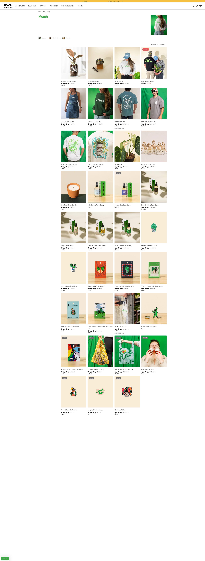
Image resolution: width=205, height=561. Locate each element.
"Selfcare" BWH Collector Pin (70, 326)
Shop (44, 11)
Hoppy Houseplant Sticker (69, 286)
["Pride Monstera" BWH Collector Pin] (73, 351)
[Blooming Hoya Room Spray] (154, 187)
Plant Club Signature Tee (69, 164)
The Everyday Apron (67, 121)
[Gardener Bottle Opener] (154, 308)
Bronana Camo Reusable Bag (124, 369)
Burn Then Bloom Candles (69, 205)
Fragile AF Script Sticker (95, 410)
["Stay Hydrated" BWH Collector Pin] (154, 268)
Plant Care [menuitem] (32, 6)
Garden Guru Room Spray (123, 205)
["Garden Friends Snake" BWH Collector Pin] (100, 308)
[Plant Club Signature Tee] (73, 146)
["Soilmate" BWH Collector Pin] (100, 268)
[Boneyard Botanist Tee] (154, 103)
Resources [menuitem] (54, 6)
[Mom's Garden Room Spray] (127, 227)
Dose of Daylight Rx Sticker (69, 410)
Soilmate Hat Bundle (147, 81)
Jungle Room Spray (67, 245)
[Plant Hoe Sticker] (127, 392)
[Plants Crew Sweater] (100, 103)
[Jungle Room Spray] (73, 227)
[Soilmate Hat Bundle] (154, 63)
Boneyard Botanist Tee (148, 121)
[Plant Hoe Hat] (127, 63)
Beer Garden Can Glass (68, 81)
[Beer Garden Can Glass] (73, 63)
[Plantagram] (127, 146)
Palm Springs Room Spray (96, 205)
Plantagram (118, 164)
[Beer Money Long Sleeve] (100, 146)
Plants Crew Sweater (94, 121)
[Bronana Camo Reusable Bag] (127, 351)
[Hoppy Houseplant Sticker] (73, 268)
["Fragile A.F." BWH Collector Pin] (127, 268)
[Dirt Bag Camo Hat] (100, 63)
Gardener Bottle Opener (149, 326)
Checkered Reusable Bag (96, 369)
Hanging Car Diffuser (148, 164)
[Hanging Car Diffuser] (154, 146)
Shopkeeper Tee (120, 121)
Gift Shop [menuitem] (43, 6)
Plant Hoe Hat (119, 81)
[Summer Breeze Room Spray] (100, 227)
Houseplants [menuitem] (20, 6)
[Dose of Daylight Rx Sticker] (73, 392)
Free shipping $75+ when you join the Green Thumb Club (113, 1)
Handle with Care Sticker (149, 245)
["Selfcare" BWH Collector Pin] (73, 308)
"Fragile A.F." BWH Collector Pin (124, 286)
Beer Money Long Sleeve (95, 164)
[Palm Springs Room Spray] (100, 187)
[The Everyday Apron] (73, 103)
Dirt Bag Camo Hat (94, 81)
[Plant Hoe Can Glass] (154, 351)
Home (39, 11)
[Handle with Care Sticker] (154, 227)
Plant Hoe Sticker (120, 410)
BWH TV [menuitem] (80, 6)
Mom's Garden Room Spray (123, 245)
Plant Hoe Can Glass (147, 369)
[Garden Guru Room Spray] (127, 187)
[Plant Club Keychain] (127, 308)
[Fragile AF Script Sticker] (100, 392)
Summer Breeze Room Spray (96, 245)
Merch (48, 11)
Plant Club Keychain (121, 326)
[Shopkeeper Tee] (127, 103)
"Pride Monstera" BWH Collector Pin (72, 369)
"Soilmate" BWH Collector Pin (97, 286)
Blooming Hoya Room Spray (150, 205)
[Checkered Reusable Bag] (100, 351)
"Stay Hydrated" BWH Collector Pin (152, 286)
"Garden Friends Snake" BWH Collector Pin (100, 327)
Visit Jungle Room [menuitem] (67, 6)
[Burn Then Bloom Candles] (73, 187)
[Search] (193, 6)
